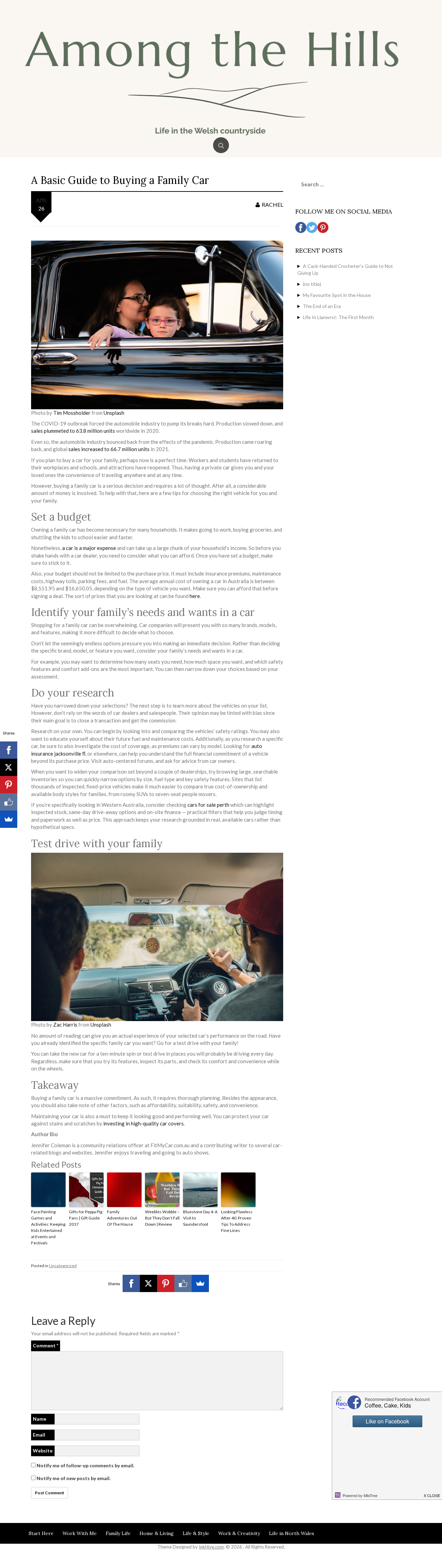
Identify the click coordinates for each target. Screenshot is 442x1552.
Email (39, 1435)
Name (39, 1419)
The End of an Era (322, 306)
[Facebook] (131, 1283)
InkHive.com (211, 1547)
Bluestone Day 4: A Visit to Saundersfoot (200, 1218)
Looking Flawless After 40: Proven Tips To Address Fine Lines (236, 1221)
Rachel (272, 204)
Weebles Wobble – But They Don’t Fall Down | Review (162, 1218)
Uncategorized (63, 1265)
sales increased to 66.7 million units (108, 449)
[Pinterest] (165, 1283)
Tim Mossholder (71, 413)
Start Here (41, 1533)
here (195, 596)
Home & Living (157, 1533)
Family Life (118, 1533)
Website (42, 1450)
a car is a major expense (88, 548)
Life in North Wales (291, 1533)
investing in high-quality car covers (143, 1123)
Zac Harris (64, 1024)
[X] (148, 1283)
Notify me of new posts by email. (73, 1478)
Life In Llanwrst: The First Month (338, 317)
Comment (45, 1345)
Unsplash (113, 413)
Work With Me (80, 1533)
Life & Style (196, 1533)
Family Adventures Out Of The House (122, 1218)
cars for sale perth (208, 805)
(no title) (312, 284)
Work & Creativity (239, 1533)
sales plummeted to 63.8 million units (73, 431)
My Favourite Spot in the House (337, 295)
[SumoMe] (200, 1283)
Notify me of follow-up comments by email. (85, 1465)
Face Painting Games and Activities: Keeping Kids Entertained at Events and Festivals (48, 1227)
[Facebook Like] (183, 1283)
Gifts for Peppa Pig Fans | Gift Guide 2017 (85, 1218)
